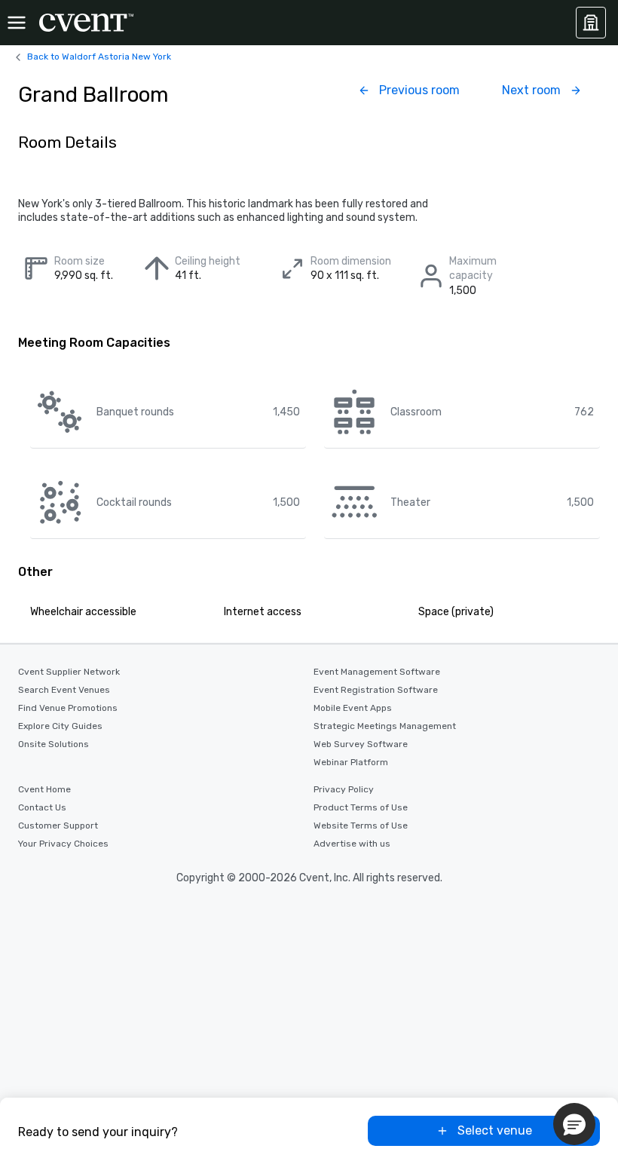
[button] (574, 1124)
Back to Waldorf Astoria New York (99, 56)
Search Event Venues (64, 690)
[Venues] (591, 22)
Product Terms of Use (361, 807)
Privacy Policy (344, 789)
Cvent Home (44, 789)
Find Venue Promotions (68, 708)
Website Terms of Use (361, 825)
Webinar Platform (351, 762)
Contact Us (42, 807)
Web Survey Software (361, 744)
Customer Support (58, 825)
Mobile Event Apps (353, 708)
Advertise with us (352, 843)
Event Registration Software (376, 690)
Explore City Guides (60, 726)
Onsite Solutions (53, 744)
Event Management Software (377, 671)
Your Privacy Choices (63, 843)
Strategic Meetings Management (385, 726)
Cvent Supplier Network (69, 671)
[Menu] (16, 22)
